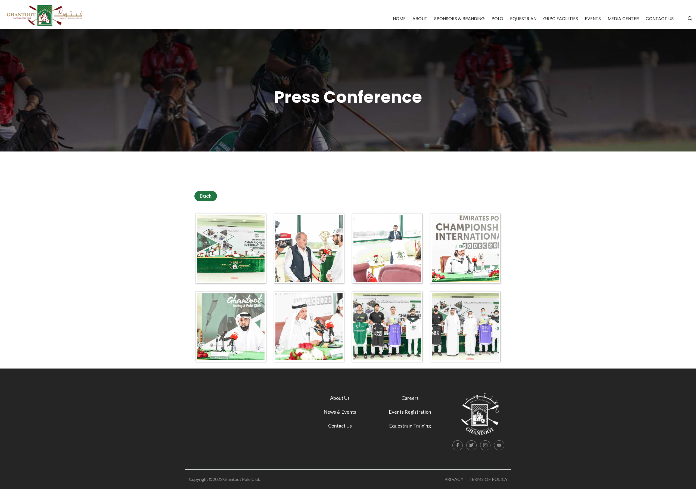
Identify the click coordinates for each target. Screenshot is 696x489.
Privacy (454, 479)
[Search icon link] (688, 19)
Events (593, 19)
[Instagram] (485, 445)
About (419, 19)
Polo (497, 19)
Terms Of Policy (488, 479)
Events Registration (410, 412)
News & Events (340, 412)
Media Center (623, 19)
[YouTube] (499, 445)
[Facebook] (457, 445)
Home (399, 19)
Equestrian (523, 19)
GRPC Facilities (560, 19)
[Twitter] (471, 445)
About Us (340, 398)
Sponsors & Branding (459, 19)
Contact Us (660, 19)
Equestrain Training (410, 426)
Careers (410, 398)
